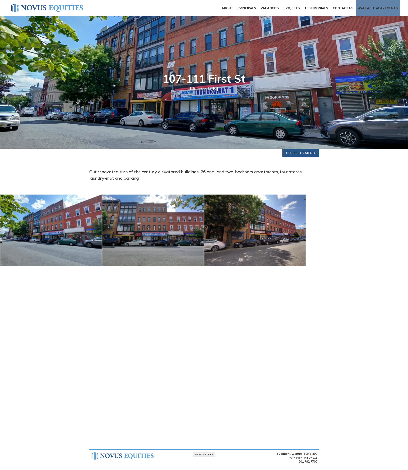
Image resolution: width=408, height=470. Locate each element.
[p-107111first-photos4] (255, 266)
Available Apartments (378, 8)
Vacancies (270, 8)
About (227, 8)
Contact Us (343, 8)
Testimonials (316, 8)
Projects (291, 8)
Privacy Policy (204, 454)
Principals (247, 8)
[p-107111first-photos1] (51, 266)
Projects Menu (300, 153)
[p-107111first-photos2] (153, 266)
